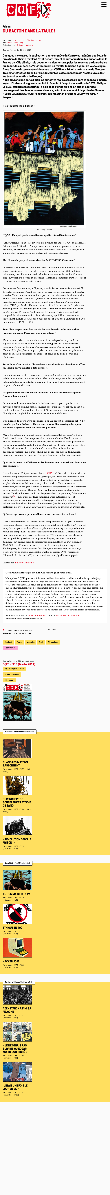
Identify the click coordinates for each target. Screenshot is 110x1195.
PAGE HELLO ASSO (67, 616)
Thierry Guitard (23, 563)
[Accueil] (27, 10)
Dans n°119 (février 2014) (17, 863)
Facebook (8, 642)
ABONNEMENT (38, 616)
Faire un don (9, 680)
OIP (49, 473)
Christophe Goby (15, 43)
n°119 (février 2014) (19, 664)
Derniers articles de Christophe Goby (19, 982)
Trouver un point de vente (14, 669)
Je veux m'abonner (12, 674)
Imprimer (54, 642)
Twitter (19, 642)
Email (41, 642)
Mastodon (30, 642)
